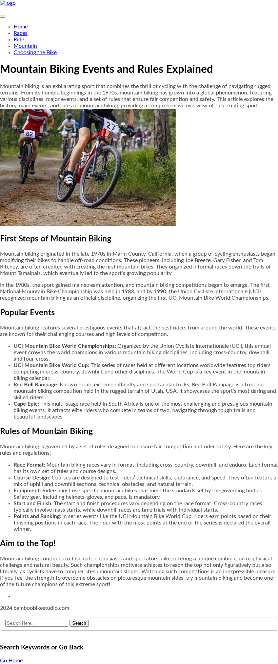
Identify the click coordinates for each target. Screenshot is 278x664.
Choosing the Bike (35, 52)
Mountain (25, 46)
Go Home (11, 660)
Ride (19, 39)
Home (21, 26)
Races (20, 33)
